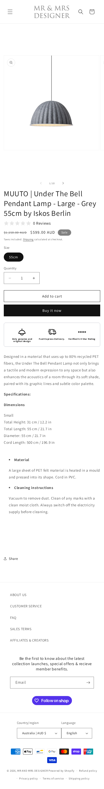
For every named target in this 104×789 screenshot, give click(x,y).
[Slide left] (40, 183)
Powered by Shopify (61, 770)
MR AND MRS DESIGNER (32, 770)
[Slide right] (63, 183)
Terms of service (53, 778)
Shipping (28, 239)
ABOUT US (18, 595)
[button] (10, 11)
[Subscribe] (88, 682)
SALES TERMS (21, 629)
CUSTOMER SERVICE (26, 606)
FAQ (13, 617)
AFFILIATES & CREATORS (29, 640)
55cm (13, 257)
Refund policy (88, 770)
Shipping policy (79, 778)
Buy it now (52, 310)
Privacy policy (28, 778)
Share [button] (13, 558)
